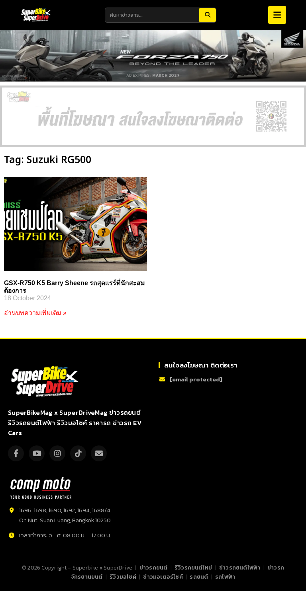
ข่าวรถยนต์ (153, 568)
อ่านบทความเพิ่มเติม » (35, 312)
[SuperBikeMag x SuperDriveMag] (46, 381)
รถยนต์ (199, 577)
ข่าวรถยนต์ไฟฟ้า (239, 568)
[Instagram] (57, 453)
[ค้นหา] (207, 15)
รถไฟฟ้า (225, 577)
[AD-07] (153, 116)
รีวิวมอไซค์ (123, 577)
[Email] (99, 453)
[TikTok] (78, 453)
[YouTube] (37, 453)
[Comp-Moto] (41, 488)
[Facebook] (16, 453)
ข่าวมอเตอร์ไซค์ (162, 577)
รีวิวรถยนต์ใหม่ (193, 568)
